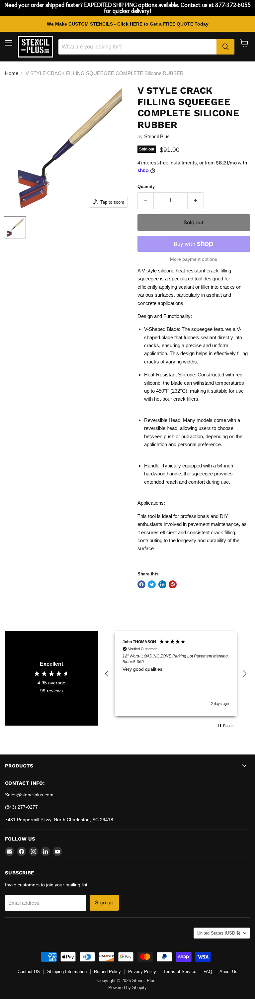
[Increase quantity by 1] (196, 200)
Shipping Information (67, 971)
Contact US (29, 971)
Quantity (146, 186)
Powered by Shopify (127, 987)
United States (218, 933)
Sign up (104, 902)
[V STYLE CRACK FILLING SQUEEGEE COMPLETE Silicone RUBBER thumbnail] (15, 227)
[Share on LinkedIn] (162, 584)
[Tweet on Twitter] (152, 584)
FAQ (208, 971)
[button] (107, 674)
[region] (175, 673)
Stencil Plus (157, 136)
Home (11, 73)
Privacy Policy (142, 971)
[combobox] (137, 46)
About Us (228, 971)
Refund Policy (107, 971)
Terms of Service (179, 971)
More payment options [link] (193, 259)
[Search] (225, 46)
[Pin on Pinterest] (173, 584)
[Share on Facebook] (141, 584)
